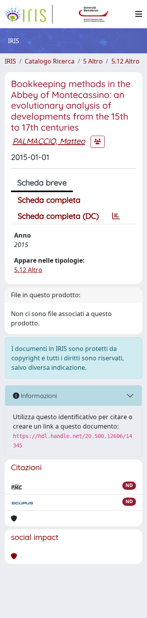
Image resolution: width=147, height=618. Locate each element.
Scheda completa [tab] (49, 200)
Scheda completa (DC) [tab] (58, 216)
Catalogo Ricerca (49, 61)
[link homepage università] (94, 14)
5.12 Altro (125, 61)
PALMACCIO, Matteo (49, 141)
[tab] (116, 216)
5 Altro (93, 61)
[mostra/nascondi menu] (138, 14)
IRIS (10, 61)
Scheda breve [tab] (42, 182)
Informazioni (38, 396)
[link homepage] (29, 14)
